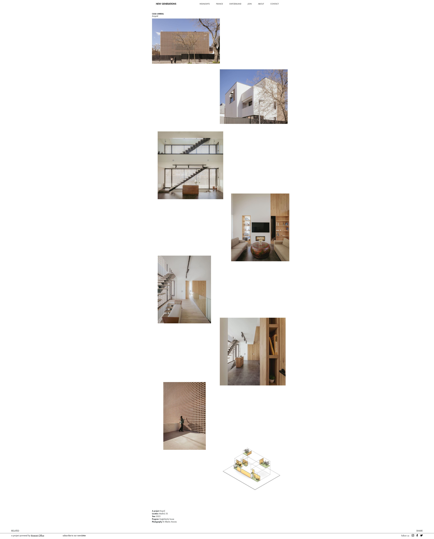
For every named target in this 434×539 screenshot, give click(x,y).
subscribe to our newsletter (74, 536)
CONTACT (274, 4)
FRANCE (219, 4)
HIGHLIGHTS (205, 4)
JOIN (250, 4)
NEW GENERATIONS (166, 4)
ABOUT (261, 4)
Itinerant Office (37, 536)
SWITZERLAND (235, 4)
